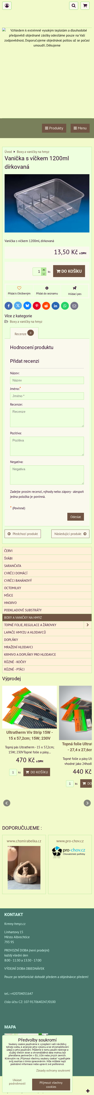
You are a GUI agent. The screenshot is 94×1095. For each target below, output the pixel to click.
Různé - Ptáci (14, 669)
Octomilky (12, 588)
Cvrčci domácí (15, 573)
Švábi (8, 558)
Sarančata (12, 565)
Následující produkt (67, 534)
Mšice (8, 595)
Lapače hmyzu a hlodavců (25, 632)
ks (19, 772)
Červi (8, 550)
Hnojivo (10, 602)
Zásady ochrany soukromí (53, 1070)
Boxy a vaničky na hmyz (26, 321)
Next (87, 803)
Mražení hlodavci (18, 647)
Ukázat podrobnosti (17, 1081)
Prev (6, 803)
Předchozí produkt (25, 534)
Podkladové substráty (23, 610)
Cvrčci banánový (18, 580)
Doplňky (11, 639)
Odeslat (75, 517)
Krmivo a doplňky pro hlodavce (30, 654)
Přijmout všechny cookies (51, 1084)
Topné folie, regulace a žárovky (30, 625)
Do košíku (71, 271)
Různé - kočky (15, 662)
